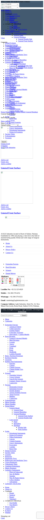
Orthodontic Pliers (11, 82)
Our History (13, 28)
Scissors (8, 101)
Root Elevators (10, 95)
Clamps (12, 107)
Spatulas (12, 476)
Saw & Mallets (14, 474)
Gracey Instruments (16, 443)
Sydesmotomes (10, 104)
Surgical (12, 18)
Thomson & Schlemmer (17, 103)
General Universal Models (18, 89)
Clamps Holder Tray (16, 111)
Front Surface (22, 29)
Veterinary (12, 22)
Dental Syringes (10, 43)
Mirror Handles (10, 89)
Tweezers (8, 106)
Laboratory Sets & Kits (17, 66)
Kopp (11, 350)
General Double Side (25, 39)
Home (3, 112)
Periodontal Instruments (17, 433)
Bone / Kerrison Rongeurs (14, 50)
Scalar (7, 99)
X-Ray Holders (14, 76)
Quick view (5, 162)
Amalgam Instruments (12, 48)
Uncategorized (10, 108)
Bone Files (13, 449)
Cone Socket (13, 56)
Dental (11, 16)
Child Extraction (15, 329)
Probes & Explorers (16, 435)
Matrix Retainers (10, 87)
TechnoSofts (22, 311)
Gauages (8, 75)
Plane (15, 422)
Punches (12, 363)
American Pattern (15, 327)
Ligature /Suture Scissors (17, 381)
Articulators (13, 64)
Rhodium (17, 425)
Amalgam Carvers (11, 46)
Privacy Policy (10, 249)
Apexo (11, 344)
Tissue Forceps (14, 394)
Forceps (7, 73)
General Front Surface (25, 41)
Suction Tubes (10, 102)
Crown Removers (11, 52)
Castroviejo (13, 383)
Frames (11, 371)
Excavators (13, 445)
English (8, 4)
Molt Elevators (14, 101)
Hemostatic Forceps (16, 387)
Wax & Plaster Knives (16, 74)
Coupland (12, 346)
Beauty (11, 20)
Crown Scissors (14, 377)
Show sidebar (5, 121)
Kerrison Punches (11, 60)
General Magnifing (20, 33)
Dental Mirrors (11, 273)
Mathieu (12, 396)
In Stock (8, 81)
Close (3, 38)
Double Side (22, 427)
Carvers (12, 120)
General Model (14, 58)
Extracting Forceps (11, 45)
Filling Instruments (15, 437)
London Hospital (15, 354)
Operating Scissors (15, 375)
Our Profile (13, 26)
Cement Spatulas (15, 122)
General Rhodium (20, 37)
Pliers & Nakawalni (16, 68)
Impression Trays (11, 79)
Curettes (12, 447)
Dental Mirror (9, 54)
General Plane (18, 35)
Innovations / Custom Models (19, 334)
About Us (9, 246)
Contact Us (9, 253)
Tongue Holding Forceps (17, 393)
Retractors (8, 93)
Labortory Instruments (12, 62)
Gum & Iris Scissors (16, 379)
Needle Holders (14, 391)
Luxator (12, 99)
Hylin (11, 348)
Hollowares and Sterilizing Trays (16, 55)
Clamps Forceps (14, 367)
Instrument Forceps (15, 389)
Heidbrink (12, 352)
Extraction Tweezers (16, 332)
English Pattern (14, 331)
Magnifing (17, 424)
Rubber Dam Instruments (13, 97)
